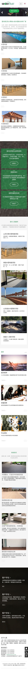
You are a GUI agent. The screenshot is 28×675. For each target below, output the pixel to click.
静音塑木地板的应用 (8, 552)
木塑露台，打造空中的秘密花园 (12, 474)
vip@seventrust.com (11, 654)
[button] (2, 12)
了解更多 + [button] (14, 163)
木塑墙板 (4, 71)
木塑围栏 (4, 97)
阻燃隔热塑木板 (7, 500)
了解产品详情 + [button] (14, 10)
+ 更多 (25, 352)
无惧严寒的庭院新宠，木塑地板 (12, 526)
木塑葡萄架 (5, 124)
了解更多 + (3, 380)
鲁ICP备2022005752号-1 (19, 665)
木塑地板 (4, 44)
